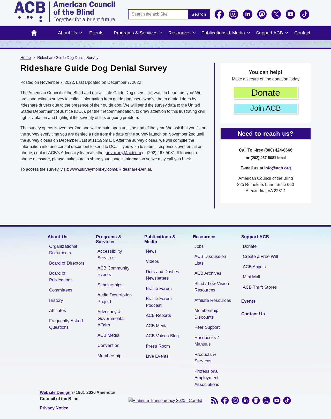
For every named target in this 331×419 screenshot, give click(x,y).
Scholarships (110, 284)
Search (198, 14)
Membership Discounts (206, 314)
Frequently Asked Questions (66, 324)
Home (34, 33)
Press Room (158, 346)
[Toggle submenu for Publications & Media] (248, 33)
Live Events (157, 356)
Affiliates (57, 310)
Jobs (199, 246)
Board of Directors (67, 263)
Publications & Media (223, 32)
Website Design (55, 392)
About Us (67, 32)
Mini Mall (251, 276)
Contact (302, 32)
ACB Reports (158, 315)
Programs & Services (135, 32)
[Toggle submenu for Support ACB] (286, 33)
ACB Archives (207, 273)
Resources (179, 32)
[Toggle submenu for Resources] (194, 33)
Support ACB (269, 32)
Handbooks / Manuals (206, 341)
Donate (265, 92)
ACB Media (108, 335)
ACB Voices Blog (162, 335)
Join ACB (265, 108)
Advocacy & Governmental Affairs (111, 318)
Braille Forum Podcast (159, 302)
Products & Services (205, 358)
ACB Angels (254, 266)
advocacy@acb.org (123, 153)
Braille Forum (159, 288)
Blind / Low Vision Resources (211, 287)
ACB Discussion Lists (210, 260)
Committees (60, 290)
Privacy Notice (54, 408)
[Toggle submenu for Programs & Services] (161, 33)
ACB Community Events (113, 271)
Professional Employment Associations (206, 378)
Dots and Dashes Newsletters (162, 275)
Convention (108, 345)
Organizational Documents (63, 250)
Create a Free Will (260, 256)
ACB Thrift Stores (260, 287)
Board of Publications (61, 276)
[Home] (64, 12)
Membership (109, 355)
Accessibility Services (109, 254)
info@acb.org (277, 168)
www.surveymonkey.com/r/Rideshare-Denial (110, 169)
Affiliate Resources (212, 300)
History (56, 300)
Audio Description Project (114, 298)
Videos (152, 261)
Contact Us (253, 313)
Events (96, 32)
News (151, 251)
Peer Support (207, 327)
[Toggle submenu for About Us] (80, 33)
